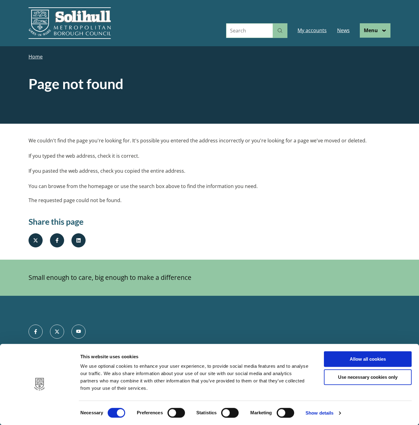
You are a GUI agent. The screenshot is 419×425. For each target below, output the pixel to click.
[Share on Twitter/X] (36, 240)
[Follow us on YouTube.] (78, 332)
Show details (319, 413)
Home (36, 57)
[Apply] (280, 30)
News (343, 30)
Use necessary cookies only (368, 377)
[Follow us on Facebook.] (36, 332)
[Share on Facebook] (57, 240)
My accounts (312, 30)
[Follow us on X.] (57, 332)
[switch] (176, 413)
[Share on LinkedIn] (78, 240)
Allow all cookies (368, 359)
